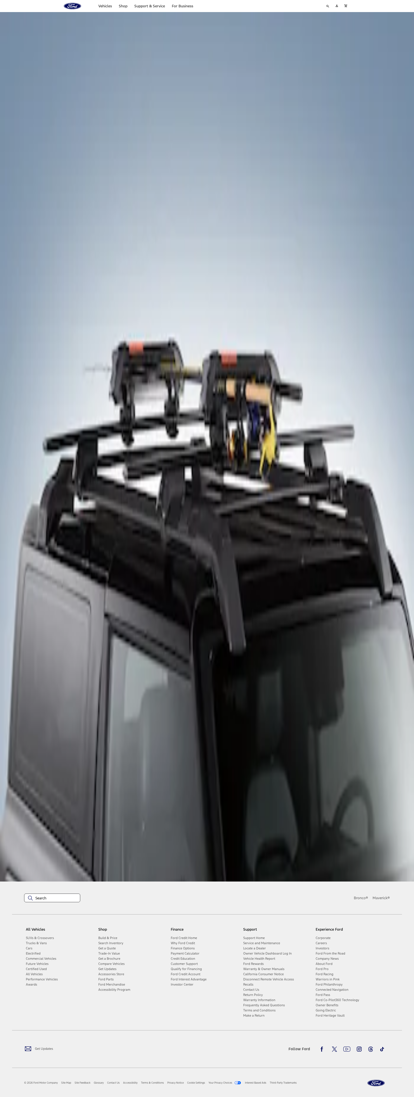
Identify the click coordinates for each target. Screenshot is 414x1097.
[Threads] (370, 1049)
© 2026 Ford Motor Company (41, 1082)
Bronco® (361, 898)
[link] (66, 1082)
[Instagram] (359, 1049)
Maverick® (381, 898)
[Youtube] (346, 1049)
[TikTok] (382, 1049)
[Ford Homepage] (376, 1083)
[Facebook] (323, 1049)
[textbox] (52, 898)
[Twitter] (334, 1049)
